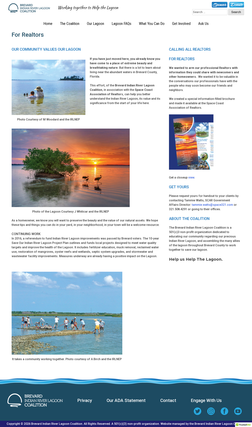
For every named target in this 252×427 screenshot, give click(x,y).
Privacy (84, 400)
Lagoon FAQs (121, 23)
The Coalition (69, 23)
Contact (168, 400)
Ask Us (203, 23)
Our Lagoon (95, 23)
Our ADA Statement (126, 400)
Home (47, 23)
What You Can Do (152, 23)
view (191, 177)
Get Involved (181, 23)
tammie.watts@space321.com (212, 204)
